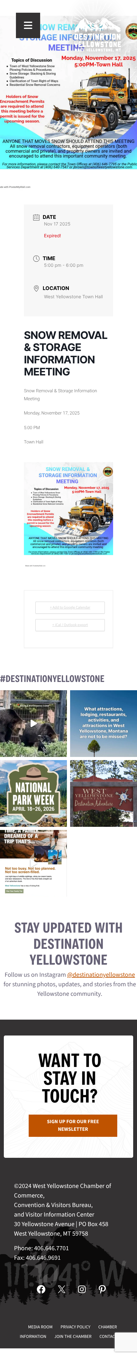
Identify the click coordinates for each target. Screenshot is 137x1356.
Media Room (40, 1327)
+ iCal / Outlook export (70, 625)
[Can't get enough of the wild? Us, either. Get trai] (33, 863)
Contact (108, 1336)
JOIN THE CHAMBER (72, 1336)
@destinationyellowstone (101, 974)
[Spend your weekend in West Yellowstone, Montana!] (103, 793)
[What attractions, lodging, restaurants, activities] (103, 723)
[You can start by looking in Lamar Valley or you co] (33, 723)
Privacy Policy (75, 1327)
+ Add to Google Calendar (70, 607)
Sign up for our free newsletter (73, 1125)
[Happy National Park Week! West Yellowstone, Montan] (33, 793)
